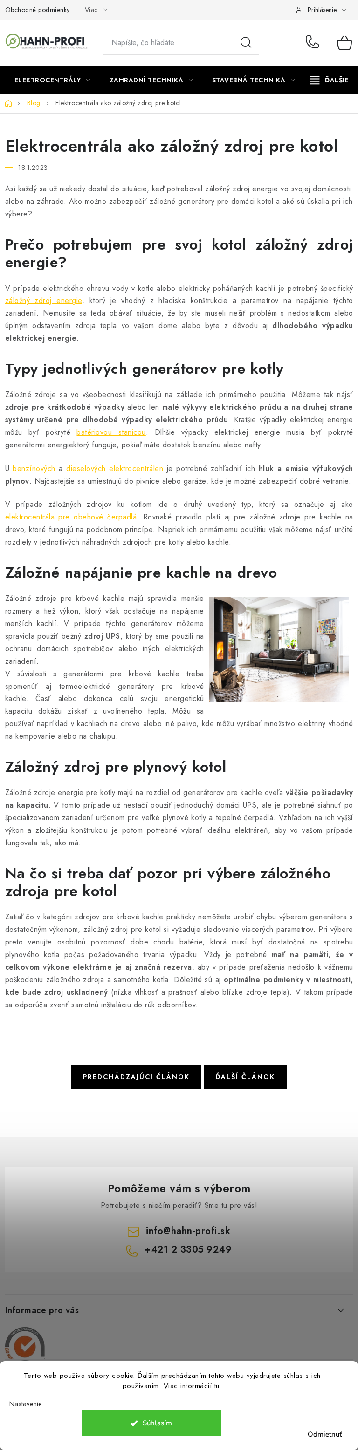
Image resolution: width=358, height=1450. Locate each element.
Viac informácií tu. (193, 1386)
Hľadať (246, 43)
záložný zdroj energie (43, 300)
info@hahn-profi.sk (188, 1231)
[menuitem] (52, 80)
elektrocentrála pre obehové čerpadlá (71, 517)
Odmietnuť (325, 1434)
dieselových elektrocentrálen (114, 468)
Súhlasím (157, 1423)
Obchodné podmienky (37, 9)
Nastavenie (25, 1404)
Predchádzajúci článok (136, 1076)
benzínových (34, 468)
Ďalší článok (245, 1076)
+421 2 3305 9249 (314, 42)
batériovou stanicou (110, 432)
